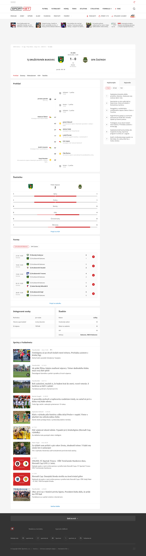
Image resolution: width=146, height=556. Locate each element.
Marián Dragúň (36, 396)
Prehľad (15, 76)
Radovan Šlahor (43, 117)
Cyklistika (94, 9)
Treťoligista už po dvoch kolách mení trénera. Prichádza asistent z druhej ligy (60, 354)
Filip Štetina (66, 153)
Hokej (66, 9)
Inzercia (35, 549)
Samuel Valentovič (77, 143)
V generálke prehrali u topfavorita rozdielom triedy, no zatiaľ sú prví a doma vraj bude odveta (61, 400)
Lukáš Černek (67, 135)
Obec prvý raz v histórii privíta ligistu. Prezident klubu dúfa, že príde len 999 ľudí (61, 493)
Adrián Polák (67, 129)
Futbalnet (56, 9)
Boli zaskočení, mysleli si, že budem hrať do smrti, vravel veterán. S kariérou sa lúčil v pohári (60, 385)
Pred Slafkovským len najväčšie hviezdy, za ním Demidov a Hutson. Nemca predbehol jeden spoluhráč (25, 25)
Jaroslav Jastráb (43, 99)
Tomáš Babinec (43, 149)
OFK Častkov (98, 59)
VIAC (119, 9)
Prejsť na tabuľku (55, 303)
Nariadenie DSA (63, 549)
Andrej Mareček (40, 322)
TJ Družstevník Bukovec (41, 59)
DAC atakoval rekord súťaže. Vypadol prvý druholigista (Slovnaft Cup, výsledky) (61, 431)
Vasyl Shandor (43, 158)
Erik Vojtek (66, 141)
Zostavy (22, 76)
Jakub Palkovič (67, 122)
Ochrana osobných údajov (48, 549)
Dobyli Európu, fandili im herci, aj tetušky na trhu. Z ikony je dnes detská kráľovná (51, 25)
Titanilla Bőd (36, 350)
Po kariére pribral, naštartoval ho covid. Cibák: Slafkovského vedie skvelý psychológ (101, 25)
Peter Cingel (35, 443)
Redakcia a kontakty (36, 529)
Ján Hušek (38, 318)
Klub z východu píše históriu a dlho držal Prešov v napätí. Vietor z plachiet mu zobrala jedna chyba (60, 415)
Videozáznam (31, 76)
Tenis (74, 9)
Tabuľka (44, 76)
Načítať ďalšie (55, 506)
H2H (39, 76)
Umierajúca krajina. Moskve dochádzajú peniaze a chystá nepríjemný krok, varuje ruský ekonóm (126, 25)
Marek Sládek (44, 118)
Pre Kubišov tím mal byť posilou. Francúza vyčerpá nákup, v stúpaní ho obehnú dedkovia (75, 25)
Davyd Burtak (75, 131)
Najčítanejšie (111, 83)
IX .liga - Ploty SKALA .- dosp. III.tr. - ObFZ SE (34, 47)
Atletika (83, 9)
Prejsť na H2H (55, 232)
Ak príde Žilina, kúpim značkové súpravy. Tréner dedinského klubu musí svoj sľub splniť (60, 369)
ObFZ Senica (16, 47)
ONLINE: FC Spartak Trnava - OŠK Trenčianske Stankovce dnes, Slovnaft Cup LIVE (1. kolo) (59, 462)
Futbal (45, 9)
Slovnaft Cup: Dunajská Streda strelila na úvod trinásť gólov (57, 476)
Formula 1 (107, 9)
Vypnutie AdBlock (61, 529)
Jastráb (58, 69)
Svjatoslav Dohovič (38, 412)
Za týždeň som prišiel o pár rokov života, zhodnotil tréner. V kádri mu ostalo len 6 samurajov (61, 446)
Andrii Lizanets (43, 147)
